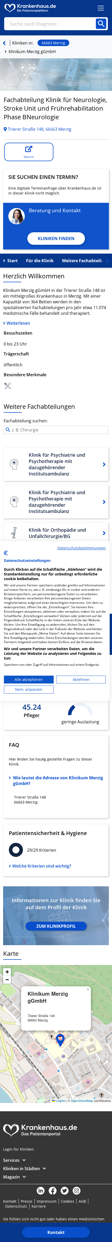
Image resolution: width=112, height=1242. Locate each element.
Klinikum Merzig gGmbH (32, 51)
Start (12, 261)
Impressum (47, 1201)
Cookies (67, 1201)
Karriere (39, 1206)
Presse (26, 1201)
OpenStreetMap (82, 1100)
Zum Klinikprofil (56, 926)
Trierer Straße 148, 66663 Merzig (39, 129)
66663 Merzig (53, 42)
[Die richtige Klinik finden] (4, 43)
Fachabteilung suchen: (26, 421)
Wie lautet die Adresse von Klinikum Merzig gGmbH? (58, 780)
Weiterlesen (18, 323)
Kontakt (56, 1232)
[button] (60, 1040)
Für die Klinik (40, 261)
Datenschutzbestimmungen (81, 547)
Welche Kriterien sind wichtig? (41, 866)
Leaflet (60, 1100)
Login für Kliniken (18, 1149)
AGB (82, 1201)
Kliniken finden (56, 238)
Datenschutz (16, 1206)
